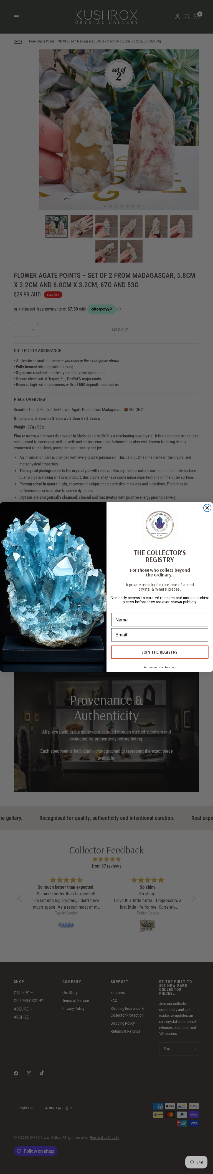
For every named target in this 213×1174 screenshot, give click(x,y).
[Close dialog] (207, 508)
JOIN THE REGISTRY (160, 652)
